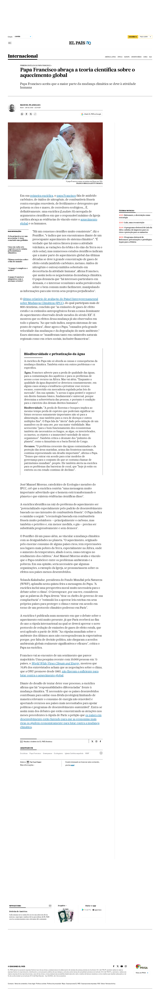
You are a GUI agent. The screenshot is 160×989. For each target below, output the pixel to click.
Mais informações (26, 765)
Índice (103, 983)
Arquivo (61, 906)
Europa (127, 57)
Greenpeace (47, 753)
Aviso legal (31, 983)
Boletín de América (18, 911)
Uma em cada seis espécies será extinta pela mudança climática (17, 250)
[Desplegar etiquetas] (101, 753)
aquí (72, 765)
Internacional (23, 56)
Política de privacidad (54, 983)
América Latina (110, 57)
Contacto (11, 983)
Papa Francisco (35, 753)
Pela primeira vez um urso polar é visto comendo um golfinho (18, 238)
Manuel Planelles (30, 105)
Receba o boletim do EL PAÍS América (38, 742)
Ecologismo (58, 753)
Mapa (63, 983)
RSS (98, 983)
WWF (87, 753)
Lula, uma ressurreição (134, 222)
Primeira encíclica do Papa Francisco (35, 65)
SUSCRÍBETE (133, 37)
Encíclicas (24, 753)
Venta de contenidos (21, 983)
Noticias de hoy (110, 983)
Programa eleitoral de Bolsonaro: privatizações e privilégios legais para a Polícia (135, 239)
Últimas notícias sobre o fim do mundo (18, 261)
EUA (150, 57)
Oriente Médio (136, 57)
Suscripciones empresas (89, 983)
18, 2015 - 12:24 (33, 107)
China (145, 57)
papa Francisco (66, 195)
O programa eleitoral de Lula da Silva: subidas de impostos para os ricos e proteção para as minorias (135, 229)
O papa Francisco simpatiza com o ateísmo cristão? (16, 279)
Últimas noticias (126, 211)
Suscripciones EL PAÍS (73, 983)
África (120, 57)
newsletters (15, 906)
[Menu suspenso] (10, 43)
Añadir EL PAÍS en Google (92, 114)
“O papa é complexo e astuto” (18, 269)
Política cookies (41, 983)
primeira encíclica (41, 195)
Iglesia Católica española (74, 753)
